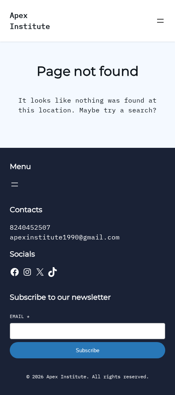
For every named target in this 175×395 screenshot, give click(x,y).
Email (20, 316)
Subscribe (87, 350)
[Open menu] (160, 21)
